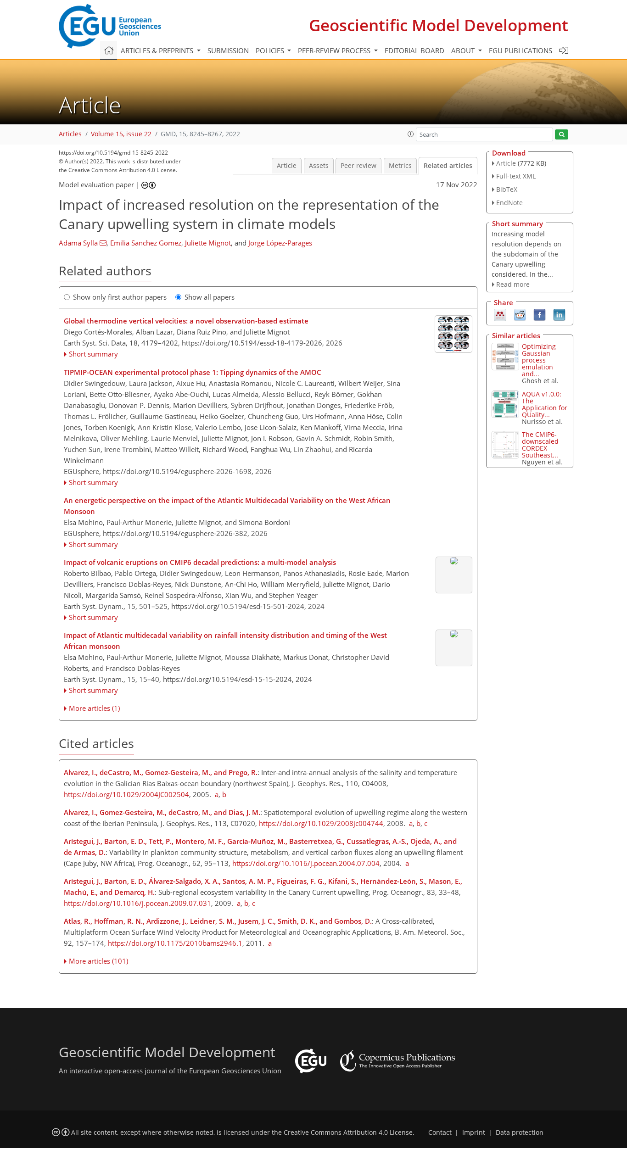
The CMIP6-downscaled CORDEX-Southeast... (540, 444)
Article (287, 166)
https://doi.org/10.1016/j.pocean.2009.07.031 (137, 903)
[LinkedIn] (559, 314)
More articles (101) (98, 960)
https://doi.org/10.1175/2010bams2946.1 (175, 943)
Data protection (519, 1132)
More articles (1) (94, 708)
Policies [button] (271, 50)
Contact (440, 1132)
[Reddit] (520, 314)
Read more (513, 284)
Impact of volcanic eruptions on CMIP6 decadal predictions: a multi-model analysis (200, 562)
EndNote (509, 202)
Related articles (448, 166)
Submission (228, 50)
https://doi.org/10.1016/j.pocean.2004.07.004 (306, 863)
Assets (319, 166)
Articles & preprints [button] (158, 50)
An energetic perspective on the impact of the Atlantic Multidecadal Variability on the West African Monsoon (227, 506)
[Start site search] (561, 134)
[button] (411, 134)
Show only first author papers (120, 296)
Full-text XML (516, 176)
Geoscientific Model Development (438, 25)
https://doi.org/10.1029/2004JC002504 (126, 794)
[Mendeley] (500, 314)
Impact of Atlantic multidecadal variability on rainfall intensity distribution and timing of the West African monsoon (225, 641)
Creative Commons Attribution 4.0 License (348, 1132)
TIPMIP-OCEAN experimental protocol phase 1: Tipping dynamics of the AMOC (192, 372)
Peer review (358, 166)
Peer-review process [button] (335, 50)
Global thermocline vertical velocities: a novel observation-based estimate (186, 320)
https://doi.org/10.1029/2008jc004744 (321, 823)
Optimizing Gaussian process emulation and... (539, 360)
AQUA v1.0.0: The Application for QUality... (544, 404)
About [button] (463, 50)
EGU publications (520, 50)
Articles (70, 134)
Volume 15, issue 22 (121, 134)
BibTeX (506, 189)
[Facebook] (539, 314)
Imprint (473, 1132)
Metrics (400, 166)
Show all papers (210, 296)
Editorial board (414, 50)
